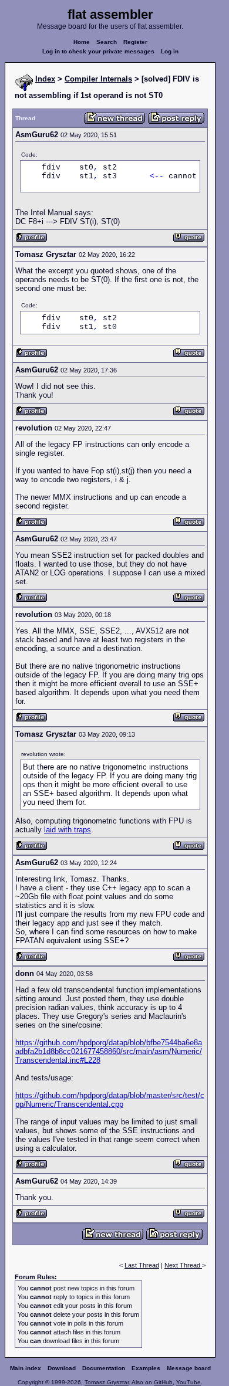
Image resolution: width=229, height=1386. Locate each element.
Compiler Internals (98, 78)
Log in (170, 51)
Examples (146, 1368)
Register (135, 42)
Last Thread (141, 1265)
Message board (189, 1368)
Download (62, 1368)
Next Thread (183, 1265)
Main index (25, 1368)
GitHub (163, 1382)
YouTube (188, 1382)
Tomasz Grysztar (107, 1382)
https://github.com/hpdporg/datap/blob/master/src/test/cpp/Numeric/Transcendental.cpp (109, 1100)
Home (81, 42)
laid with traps (67, 829)
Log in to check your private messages (98, 51)
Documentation (103, 1368)
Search (106, 42)
